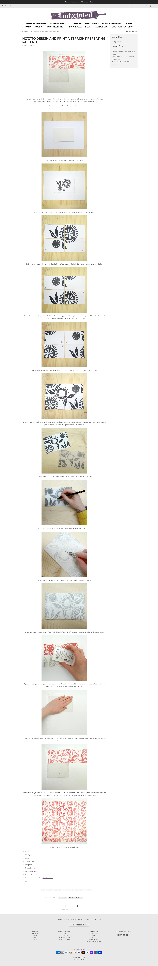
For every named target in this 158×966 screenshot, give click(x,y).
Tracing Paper (30, 861)
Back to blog (64, 909)
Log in (130, 6)
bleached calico (48, 878)
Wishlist (145, 6)
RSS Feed (114, 64)
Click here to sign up (79, 925)
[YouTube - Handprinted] (136, 31)
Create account (138, 6)
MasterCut (37, 101)
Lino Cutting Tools (31, 871)
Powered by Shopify (79, 959)
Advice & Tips (45, 890)
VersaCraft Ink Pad (54, 632)
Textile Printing (68, 890)
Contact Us (127, 931)
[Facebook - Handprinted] (127, 31)
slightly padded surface (66, 684)
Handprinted (81, 957)
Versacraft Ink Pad (31, 874)
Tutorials (77, 890)
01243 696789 (119, 931)
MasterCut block (30, 868)
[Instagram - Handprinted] (130, 31)
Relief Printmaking (56, 890)
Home (21, 31)
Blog (26, 31)
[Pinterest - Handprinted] (133, 31)
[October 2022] (86, 890)
